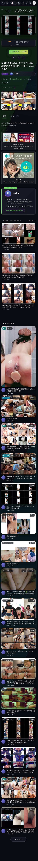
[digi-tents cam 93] (18, 554)
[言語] (13, 3)
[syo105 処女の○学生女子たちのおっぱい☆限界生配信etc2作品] (18, 497)
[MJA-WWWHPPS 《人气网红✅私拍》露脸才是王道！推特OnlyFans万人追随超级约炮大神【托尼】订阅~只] (18, 582)
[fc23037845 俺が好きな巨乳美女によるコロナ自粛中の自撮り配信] (18, 360)
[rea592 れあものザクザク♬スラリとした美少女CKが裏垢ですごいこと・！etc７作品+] (18, 672)
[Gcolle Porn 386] (18, 408)
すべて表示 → (31, 220)
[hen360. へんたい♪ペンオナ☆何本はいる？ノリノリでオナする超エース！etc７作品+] (18, 761)
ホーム (2, 10)
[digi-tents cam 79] (18, 526)
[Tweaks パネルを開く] (30, 3)
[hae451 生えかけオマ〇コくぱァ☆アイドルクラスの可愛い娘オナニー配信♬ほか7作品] (18, 821)
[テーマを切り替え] (26, 3)
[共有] (14, 57)
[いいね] (19, 57)
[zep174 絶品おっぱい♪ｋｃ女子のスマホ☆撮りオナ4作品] (18, 702)
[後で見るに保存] (33, 328)
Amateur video (8, 11)
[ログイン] (34, 3)
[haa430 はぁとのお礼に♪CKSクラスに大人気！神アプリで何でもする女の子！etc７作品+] (18, 612)
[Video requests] (19, 3)
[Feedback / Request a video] (22, 3)
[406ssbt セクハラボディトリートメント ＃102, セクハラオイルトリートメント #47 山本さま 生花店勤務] (18, 467)
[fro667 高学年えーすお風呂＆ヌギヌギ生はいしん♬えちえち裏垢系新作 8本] (18, 731)
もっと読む (18, 839)
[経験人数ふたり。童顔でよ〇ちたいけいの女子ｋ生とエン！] (18, 642)
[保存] (23, 57)
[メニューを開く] (3, 3)
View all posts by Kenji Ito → (14, 210)
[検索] (7, 3)
